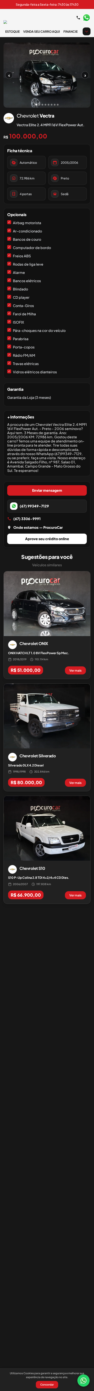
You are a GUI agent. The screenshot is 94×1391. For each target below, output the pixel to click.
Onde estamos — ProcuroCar (38, 527)
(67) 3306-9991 (27, 518)
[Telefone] (78, 17)
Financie (70, 31)
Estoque (12, 31)
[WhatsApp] (83, 1380)
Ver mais (75, 670)
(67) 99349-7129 (34, 506)
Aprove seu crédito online (47, 538)
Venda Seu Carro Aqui (41, 31)
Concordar (47, 1384)
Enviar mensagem (47, 490)
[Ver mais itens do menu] (87, 31)
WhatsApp (86, 17)
